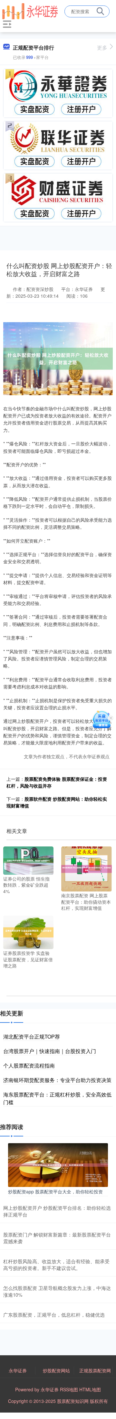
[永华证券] (30, 10)
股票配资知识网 (73, 1401)
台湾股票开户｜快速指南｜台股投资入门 (49, 1051)
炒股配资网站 (56, 1370)
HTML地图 (90, 1389)
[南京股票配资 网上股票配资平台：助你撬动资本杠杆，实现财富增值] (86, 868)
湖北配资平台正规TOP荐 (31, 1036)
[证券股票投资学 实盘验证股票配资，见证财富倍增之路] (28, 932)
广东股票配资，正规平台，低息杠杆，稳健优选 (54, 1314)
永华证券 (18, 1370)
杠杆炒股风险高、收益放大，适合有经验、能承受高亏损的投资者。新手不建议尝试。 (56, 1264)
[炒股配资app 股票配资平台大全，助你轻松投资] (58, 1164)
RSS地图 (69, 1389)
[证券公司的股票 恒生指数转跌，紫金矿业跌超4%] (28, 859)
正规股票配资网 (95, 1370)
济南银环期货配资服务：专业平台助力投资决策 (57, 1080)
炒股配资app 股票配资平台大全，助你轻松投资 (55, 1191)
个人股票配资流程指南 (29, 1065)
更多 (102, 47)
